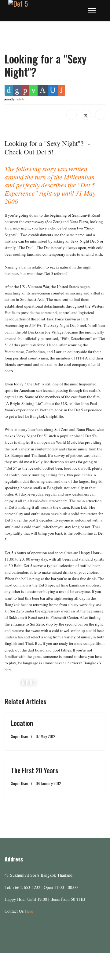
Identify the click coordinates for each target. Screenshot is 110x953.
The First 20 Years (34, 770)
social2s (19, 99)
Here (29, 911)
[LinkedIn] (100, 115)
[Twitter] (86, 115)
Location (22, 723)
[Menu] (92, 11)
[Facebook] (71, 115)
